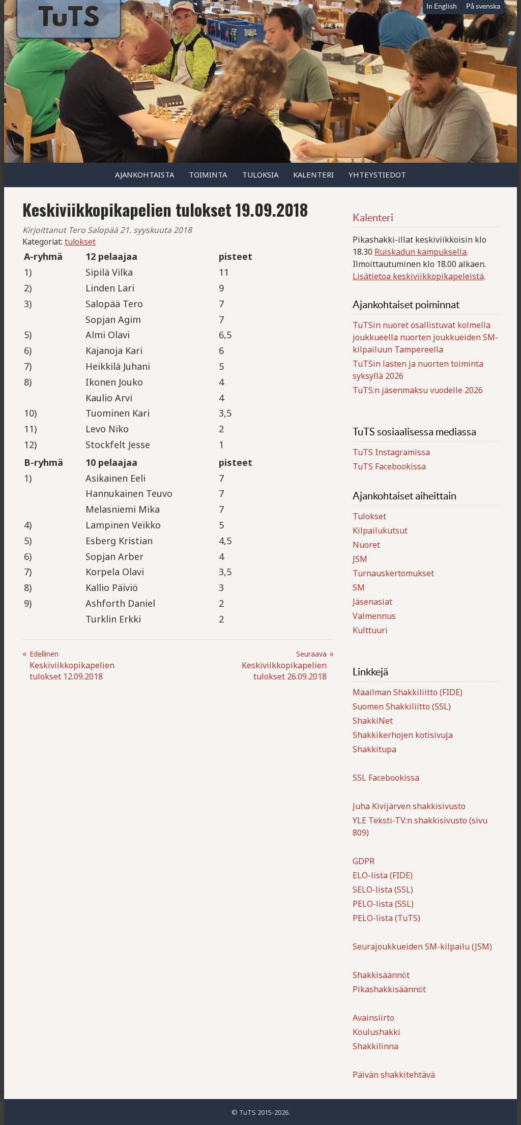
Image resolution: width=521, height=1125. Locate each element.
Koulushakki (376, 1032)
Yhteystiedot (377, 174)
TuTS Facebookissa (389, 466)
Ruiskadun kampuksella (420, 251)
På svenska (483, 6)
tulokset (80, 241)
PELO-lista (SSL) (383, 903)
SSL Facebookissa (386, 777)
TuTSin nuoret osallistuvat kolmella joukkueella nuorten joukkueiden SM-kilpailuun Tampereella (425, 337)
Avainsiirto (373, 1017)
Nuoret (366, 544)
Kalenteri (313, 174)
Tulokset (369, 516)
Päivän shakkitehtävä (394, 1074)
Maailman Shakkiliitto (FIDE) (407, 692)
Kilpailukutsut (380, 530)
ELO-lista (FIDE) (383, 875)
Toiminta (208, 174)
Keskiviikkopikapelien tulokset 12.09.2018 (72, 665)
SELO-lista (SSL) (383, 889)
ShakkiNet (373, 720)
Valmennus (374, 615)
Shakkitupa (374, 749)
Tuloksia (260, 174)
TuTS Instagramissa (391, 452)
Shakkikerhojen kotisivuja (403, 735)
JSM (360, 559)
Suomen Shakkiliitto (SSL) (402, 706)
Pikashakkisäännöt (389, 989)
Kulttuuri (370, 630)
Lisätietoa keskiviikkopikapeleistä (418, 276)
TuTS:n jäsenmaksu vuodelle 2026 (418, 390)
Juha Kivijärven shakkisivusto (409, 806)
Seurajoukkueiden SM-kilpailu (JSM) (422, 946)
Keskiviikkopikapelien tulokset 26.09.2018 (284, 665)
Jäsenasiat (372, 601)
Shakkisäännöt (381, 975)
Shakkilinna (375, 1046)
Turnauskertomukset (393, 573)
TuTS (68, 19)
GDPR (363, 861)
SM (359, 587)
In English (441, 6)
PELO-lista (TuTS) (386, 918)
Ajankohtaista (144, 174)
